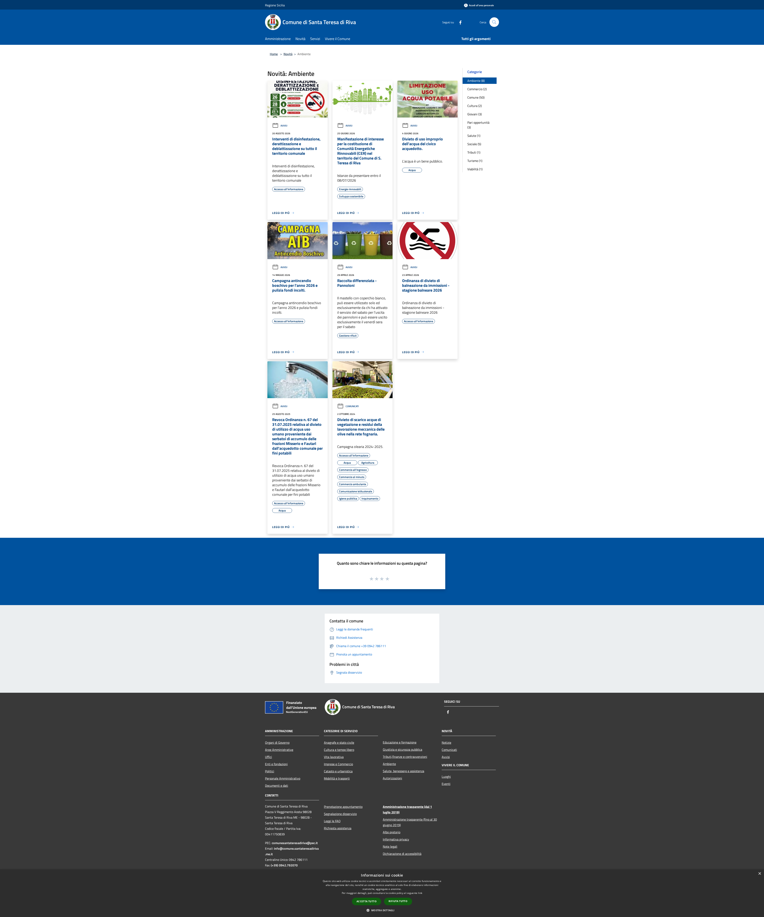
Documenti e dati (276, 785)
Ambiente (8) (476, 80)
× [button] (759, 873)
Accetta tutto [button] (367, 901)
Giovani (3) (474, 114)
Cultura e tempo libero (339, 749)
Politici (269, 771)
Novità (288, 54)
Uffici (268, 756)
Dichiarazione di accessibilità (402, 853)
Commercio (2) (477, 89)
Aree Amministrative (279, 749)
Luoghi (446, 776)
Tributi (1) (473, 152)
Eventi (446, 783)
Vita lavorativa (334, 756)
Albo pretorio (391, 832)
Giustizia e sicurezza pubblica (402, 749)
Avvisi (284, 125)
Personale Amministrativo (282, 778)
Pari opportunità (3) (478, 125)
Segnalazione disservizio (340, 813)
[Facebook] (459, 22)
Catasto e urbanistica (338, 771)
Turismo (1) (474, 160)
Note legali (390, 846)
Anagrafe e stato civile (339, 742)
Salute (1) (473, 135)
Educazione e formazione (399, 742)
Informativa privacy (396, 839)
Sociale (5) (474, 144)
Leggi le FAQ (332, 821)
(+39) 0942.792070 (284, 865)
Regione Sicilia (275, 5)
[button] (381, 910)
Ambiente (389, 763)
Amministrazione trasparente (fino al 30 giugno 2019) (410, 822)
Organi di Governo (277, 742)
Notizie (446, 742)
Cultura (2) (474, 105)
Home (274, 54)
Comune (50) (475, 97)
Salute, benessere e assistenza (403, 771)
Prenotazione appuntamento (343, 806)
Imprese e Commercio (338, 764)
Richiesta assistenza (337, 828)
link (420, 893)
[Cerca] (494, 22)
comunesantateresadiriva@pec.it (295, 843)
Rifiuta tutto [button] (398, 901)
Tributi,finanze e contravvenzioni (405, 756)
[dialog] (382, 893)
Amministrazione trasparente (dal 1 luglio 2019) (407, 809)
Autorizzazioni (392, 778)
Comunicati (352, 406)
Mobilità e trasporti (337, 778)
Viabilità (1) (474, 169)
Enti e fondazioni (276, 764)
